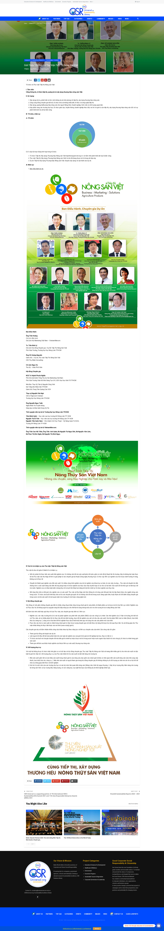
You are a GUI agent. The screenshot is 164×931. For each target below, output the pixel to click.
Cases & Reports (132, 914)
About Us (45, 19)
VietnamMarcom (100, 920)
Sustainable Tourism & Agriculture (80, 1)
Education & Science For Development (95, 865)
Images (110, 19)
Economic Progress (66, 1)
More (91, 1)
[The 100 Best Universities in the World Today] (82, 822)
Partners (56, 19)
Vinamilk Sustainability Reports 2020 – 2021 (125, 794)
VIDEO (120, 19)
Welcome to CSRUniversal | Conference (77, 929)
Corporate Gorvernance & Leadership (95, 879)
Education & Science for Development (33, 1)
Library (97, 929)
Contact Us (118, 914)
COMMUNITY (101, 19)
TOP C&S (66, 19)
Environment (58, 1)
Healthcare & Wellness (48, 1)
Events (89, 19)
